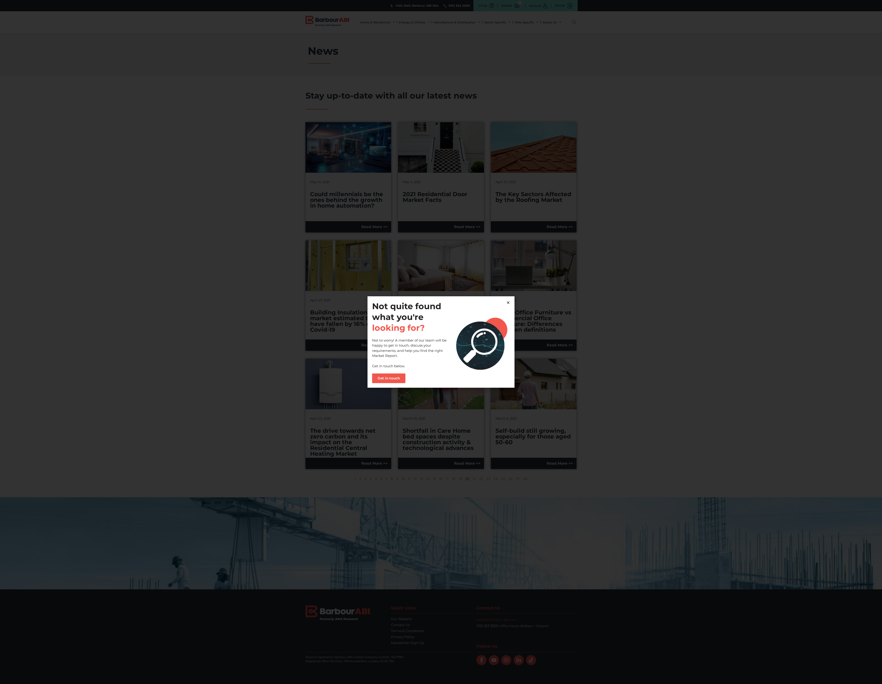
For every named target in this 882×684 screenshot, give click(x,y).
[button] (508, 302)
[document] (441, 342)
